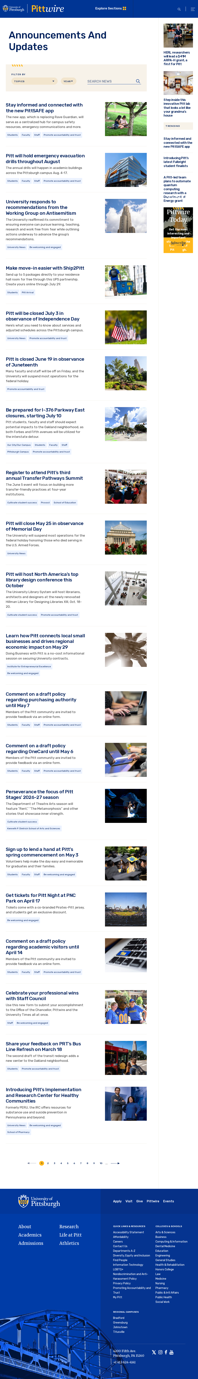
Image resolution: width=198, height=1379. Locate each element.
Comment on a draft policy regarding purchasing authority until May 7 (41, 699)
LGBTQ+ (118, 1269)
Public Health (163, 1297)
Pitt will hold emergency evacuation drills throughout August (45, 158)
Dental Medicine (165, 1246)
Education (161, 1251)
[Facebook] (166, 1353)
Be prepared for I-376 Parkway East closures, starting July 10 (45, 412)
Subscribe (178, 243)
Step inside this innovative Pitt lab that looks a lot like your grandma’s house (177, 107)
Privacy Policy (122, 1283)
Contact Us (120, 1246)
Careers (118, 1241)
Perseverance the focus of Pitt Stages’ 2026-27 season (39, 794)
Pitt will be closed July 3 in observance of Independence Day (42, 316)
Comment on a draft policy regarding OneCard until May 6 (39, 748)
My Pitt (117, 1297)
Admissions (30, 1243)
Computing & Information (171, 1241)
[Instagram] (160, 1353)
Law (157, 1274)
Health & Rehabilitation (169, 1264)
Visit (128, 1201)
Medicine (160, 1278)
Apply (117, 1201)
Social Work (162, 1302)
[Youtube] (171, 1353)
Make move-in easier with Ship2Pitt (45, 268)
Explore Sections (108, 8)
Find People (120, 1260)
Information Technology (128, 1264)
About (24, 1226)
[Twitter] (154, 1353)
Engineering (162, 1255)
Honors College (164, 1269)
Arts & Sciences (165, 1232)
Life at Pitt (70, 1235)
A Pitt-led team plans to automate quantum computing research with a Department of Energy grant (177, 189)
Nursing (160, 1283)
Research (69, 1226)
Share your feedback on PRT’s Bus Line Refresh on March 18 (43, 1046)
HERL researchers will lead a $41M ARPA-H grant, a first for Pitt (177, 58)
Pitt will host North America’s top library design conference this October (42, 579)
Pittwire (153, 1201)
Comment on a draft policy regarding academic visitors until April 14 (42, 946)
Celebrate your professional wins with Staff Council (42, 995)
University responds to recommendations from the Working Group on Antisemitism (41, 207)
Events (168, 1201)
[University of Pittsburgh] (39, 1201)
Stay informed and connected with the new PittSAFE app (44, 107)
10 (102, 1163)
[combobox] (34, 81)
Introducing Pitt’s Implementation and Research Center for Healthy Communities (43, 1095)
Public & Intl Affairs (167, 1292)
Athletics (69, 1243)
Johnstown (120, 1327)
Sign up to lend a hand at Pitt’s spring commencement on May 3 (42, 852)
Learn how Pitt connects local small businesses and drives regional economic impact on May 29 (45, 641)
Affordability (121, 1237)
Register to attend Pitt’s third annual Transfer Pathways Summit (44, 475)
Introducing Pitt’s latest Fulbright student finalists (176, 162)
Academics (30, 1235)
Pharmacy (161, 1288)
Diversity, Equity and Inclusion (131, 1255)
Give (139, 1201)
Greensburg (120, 1322)
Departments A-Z (124, 1251)
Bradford (118, 1318)
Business (160, 1237)
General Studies (165, 1260)
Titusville (119, 1332)
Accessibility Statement (128, 1232)
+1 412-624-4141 (124, 1362)
